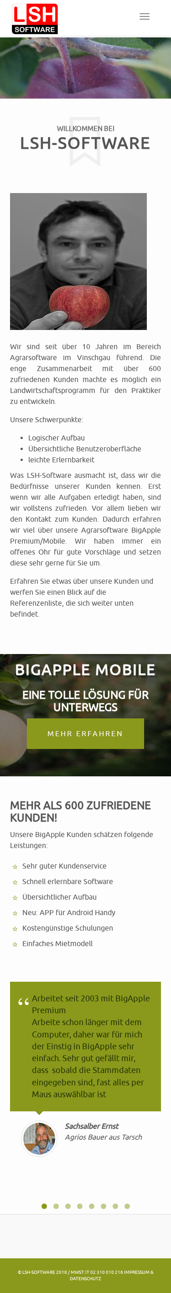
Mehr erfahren (85, 733)
